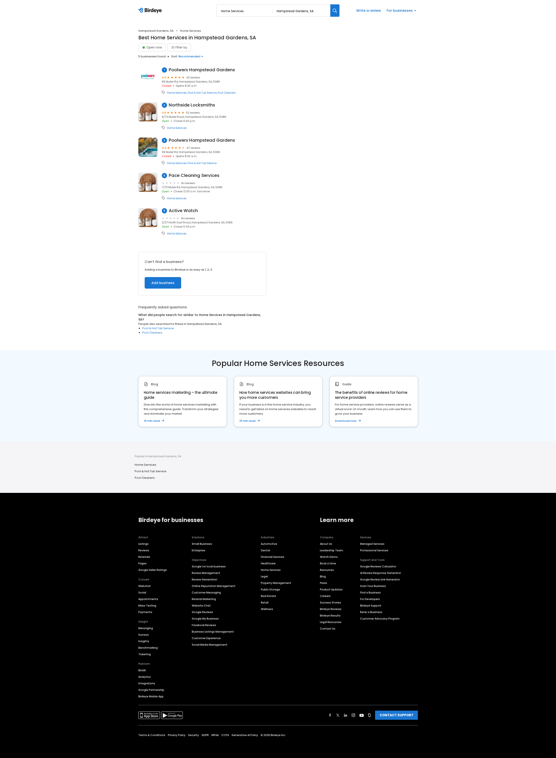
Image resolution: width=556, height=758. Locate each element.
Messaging (145, 628)
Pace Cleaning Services (194, 175)
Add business (162, 283)
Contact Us (327, 628)
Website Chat (201, 605)
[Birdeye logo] (150, 11)
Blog (323, 576)
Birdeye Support (370, 605)
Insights (143, 641)
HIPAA (215, 735)
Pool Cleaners (227, 93)
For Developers (370, 599)
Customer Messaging (206, 592)
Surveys (143, 635)
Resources (327, 570)
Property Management (276, 583)
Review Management (206, 573)
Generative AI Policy (245, 735)
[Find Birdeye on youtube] (361, 715)
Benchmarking (148, 648)
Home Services (177, 93)
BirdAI (142, 670)
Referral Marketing (204, 599)
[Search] (334, 10)
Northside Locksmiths (192, 105)
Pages (142, 563)
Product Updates (331, 589)
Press (323, 583)
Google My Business (205, 618)
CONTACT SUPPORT (396, 715)
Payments (145, 612)
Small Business (202, 544)
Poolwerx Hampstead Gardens (202, 70)
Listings (143, 544)
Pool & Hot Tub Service (202, 93)
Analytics (144, 677)
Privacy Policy (176, 735)
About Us (326, 544)
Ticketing (144, 654)
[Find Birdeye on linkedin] (345, 715)
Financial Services (272, 557)
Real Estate (268, 596)
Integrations (146, 683)
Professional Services (374, 550)
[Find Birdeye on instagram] (353, 715)
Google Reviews (202, 612)
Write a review (368, 10)
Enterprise (198, 550)
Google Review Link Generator (380, 579)
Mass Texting (147, 605)
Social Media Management (209, 645)
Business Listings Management (213, 631)
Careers (325, 596)
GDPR (205, 735)
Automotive (269, 544)
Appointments (148, 599)
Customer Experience (206, 638)
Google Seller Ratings (152, 570)
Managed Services (372, 544)
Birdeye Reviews (330, 609)
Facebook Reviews (204, 625)
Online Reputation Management (213, 586)
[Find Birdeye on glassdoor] (369, 715)
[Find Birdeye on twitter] (337, 715)
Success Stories (330, 602)
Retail (264, 602)
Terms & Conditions (151, 735)
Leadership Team (331, 550)
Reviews (143, 550)
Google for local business (209, 566)
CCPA (225, 735)
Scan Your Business (373, 586)
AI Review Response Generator (380, 573)
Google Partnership (151, 690)
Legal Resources (330, 622)
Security (193, 735)
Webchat (144, 586)
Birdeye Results (330, 615)
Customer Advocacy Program (380, 618)
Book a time (328, 563)
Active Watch (183, 210)
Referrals (144, 557)
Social (142, 592)
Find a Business (370, 592)
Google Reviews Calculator (378, 566)
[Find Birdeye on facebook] (330, 715)
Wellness (267, 609)
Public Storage (270, 589)
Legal (264, 576)
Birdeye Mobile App (151, 696)
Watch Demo (329, 557)
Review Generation (204, 579)
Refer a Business (371, 612)
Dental (265, 550)
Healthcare (268, 563)
